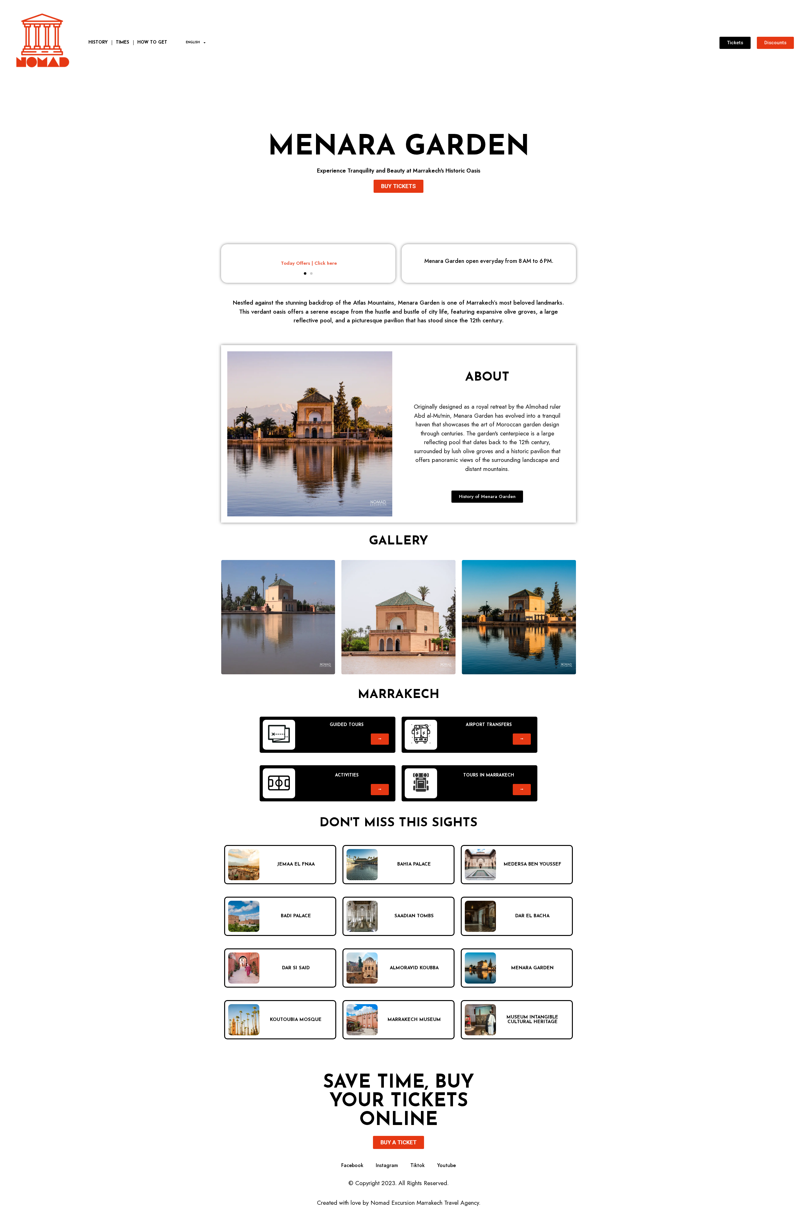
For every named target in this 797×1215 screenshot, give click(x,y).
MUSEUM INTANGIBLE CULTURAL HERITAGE (532, 1019)
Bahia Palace (414, 864)
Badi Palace (296, 916)
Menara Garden (399, 147)
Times (122, 42)
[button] (305, 273)
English (193, 42)
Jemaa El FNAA (296, 864)
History (98, 42)
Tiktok (417, 1165)
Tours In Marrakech (488, 775)
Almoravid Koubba (414, 968)
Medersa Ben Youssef (532, 864)
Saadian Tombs (414, 916)
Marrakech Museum (414, 1020)
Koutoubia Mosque (296, 1020)
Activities (347, 775)
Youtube (446, 1165)
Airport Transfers (489, 725)
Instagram (387, 1165)
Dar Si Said (296, 968)
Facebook (352, 1165)
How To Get (152, 42)
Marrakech (398, 695)
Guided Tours (347, 725)
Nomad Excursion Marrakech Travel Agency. (425, 1202)
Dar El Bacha (532, 916)
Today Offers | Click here (308, 263)
